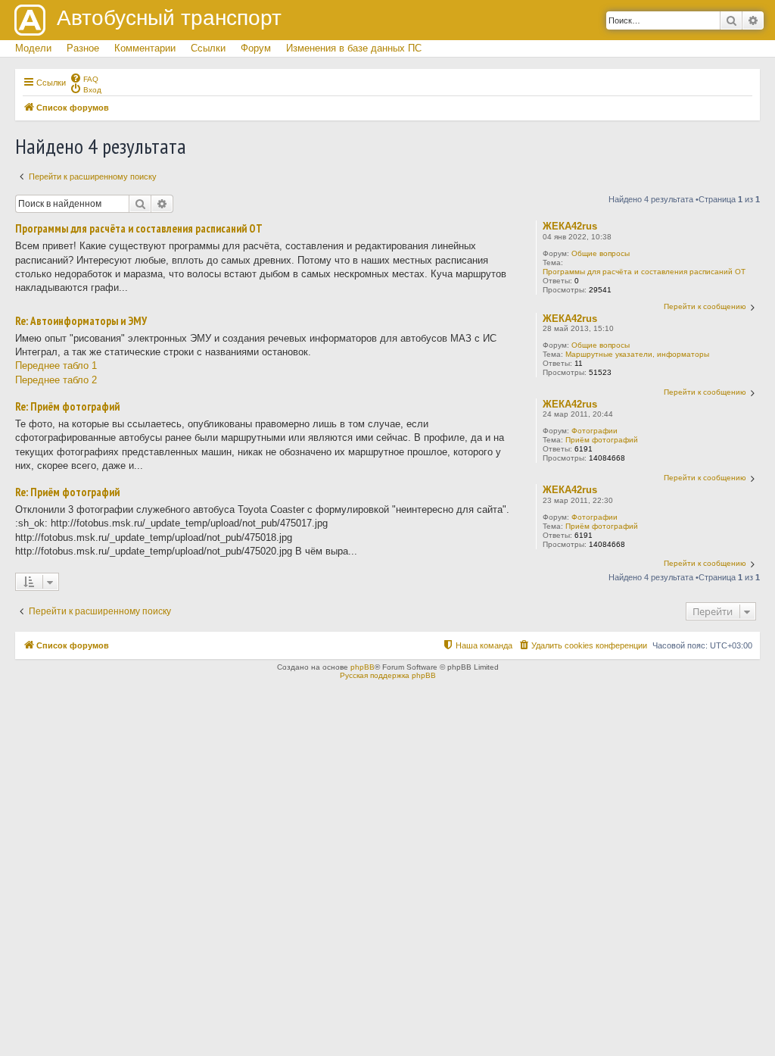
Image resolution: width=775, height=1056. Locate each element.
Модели (33, 48)
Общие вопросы (600, 253)
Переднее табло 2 (56, 380)
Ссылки (208, 48)
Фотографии (594, 430)
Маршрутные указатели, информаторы (637, 354)
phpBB (362, 667)
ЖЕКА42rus (570, 226)
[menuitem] (84, 78)
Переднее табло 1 (56, 365)
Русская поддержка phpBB (388, 675)
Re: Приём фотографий (67, 407)
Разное (83, 48)
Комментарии (145, 48)
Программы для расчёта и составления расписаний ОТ (644, 271)
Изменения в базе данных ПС (354, 48)
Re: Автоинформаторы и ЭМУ (81, 321)
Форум (256, 48)
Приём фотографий (601, 440)
